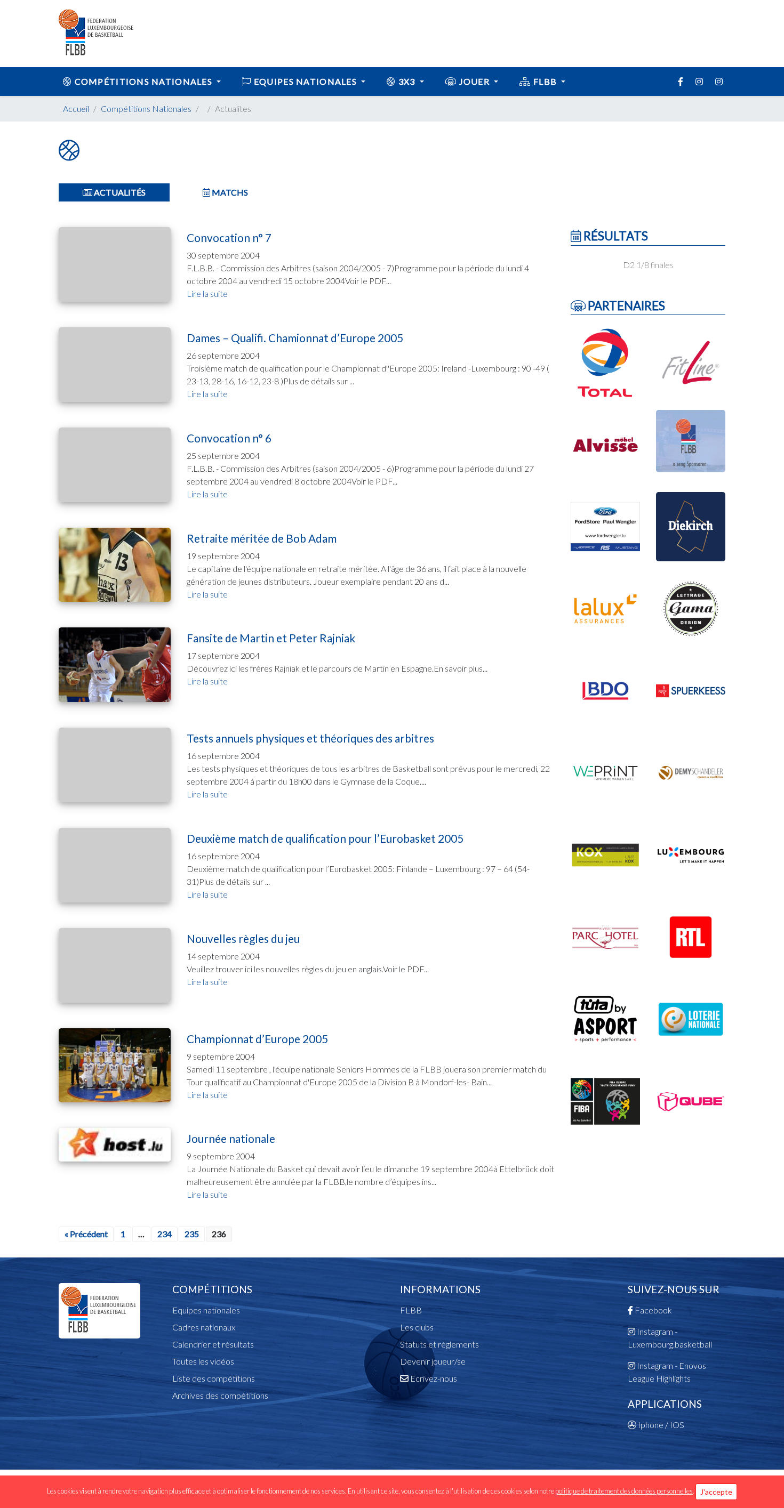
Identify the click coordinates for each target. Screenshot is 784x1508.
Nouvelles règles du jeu (243, 938)
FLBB (545, 81)
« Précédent (86, 1234)
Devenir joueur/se (433, 1361)
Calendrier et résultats (213, 1344)
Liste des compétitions (213, 1378)
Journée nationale (231, 1138)
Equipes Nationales (305, 81)
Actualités (119, 192)
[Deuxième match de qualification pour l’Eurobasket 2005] (115, 864)
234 (164, 1234)
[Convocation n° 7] (115, 263)
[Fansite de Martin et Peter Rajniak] (115, 663)
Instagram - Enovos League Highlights (667, 1371)
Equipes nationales (206, 1310)
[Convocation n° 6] (115, 463)
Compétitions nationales (143, 81)
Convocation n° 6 (229, 438)
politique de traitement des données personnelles (624, 1491)
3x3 (407, 81)
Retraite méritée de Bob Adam (262, 538)
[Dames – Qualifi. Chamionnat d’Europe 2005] (115, 363)
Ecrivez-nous (433, 1378)
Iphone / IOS (660, 1425)
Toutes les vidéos (203, 1361)
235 (192, 1234)
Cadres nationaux (203, 1327)
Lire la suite (207, 293)
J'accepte (716, 1491)
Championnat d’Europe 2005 (257, 1038)
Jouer (474, 81)
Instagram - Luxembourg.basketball (670, 1337)
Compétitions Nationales (146, 108)
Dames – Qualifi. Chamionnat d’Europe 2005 (295, 337)
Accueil (76, 108)
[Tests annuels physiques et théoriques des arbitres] (115, 764)
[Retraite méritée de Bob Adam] (115, 564)
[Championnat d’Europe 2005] (115, 1064)
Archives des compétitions (220, 1395)
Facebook (652, 1310)
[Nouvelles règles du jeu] (115, 964)
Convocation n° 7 (229, 237)
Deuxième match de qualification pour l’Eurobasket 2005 (325, 838)
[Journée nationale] (115, 1143)
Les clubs (417, 1327)
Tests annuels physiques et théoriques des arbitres (310, 738)
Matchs (229, 192)
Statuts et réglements (439, 1344)
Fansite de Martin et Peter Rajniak (271, 637)
